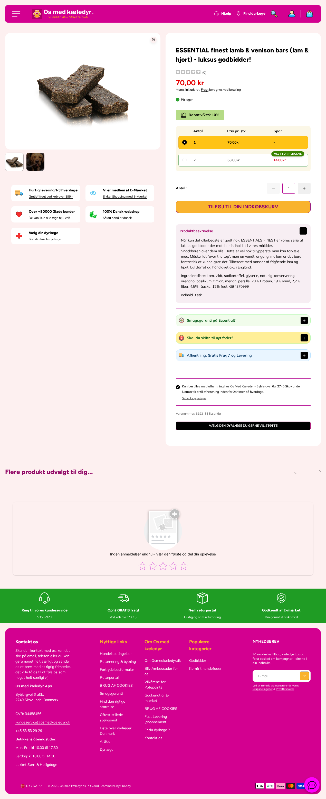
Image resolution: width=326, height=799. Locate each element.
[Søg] (274, 13)
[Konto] (292, 13)
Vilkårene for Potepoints (155, 685)
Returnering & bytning (118, 661)
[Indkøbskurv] (307, 13)
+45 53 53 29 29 (28, 730)
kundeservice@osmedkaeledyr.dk (42, 722)
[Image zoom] (153, 40)
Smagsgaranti (111, 693)
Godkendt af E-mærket (157, 698)
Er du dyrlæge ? (157, 730)
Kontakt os (153, 738)
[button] (150, 91)
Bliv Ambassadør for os (161, 671)
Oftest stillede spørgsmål (111, 717)
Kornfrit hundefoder (205, 668)
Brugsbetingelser (263, 689)
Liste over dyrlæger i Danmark (116, 731)
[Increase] (304, 188)
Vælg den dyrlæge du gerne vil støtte (243, 426)
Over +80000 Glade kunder (52, 211)
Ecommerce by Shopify (115, 786)
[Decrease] (273, 188)
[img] (188, 72)
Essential (215, 413)
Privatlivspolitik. (285, 689)
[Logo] (62, 14)
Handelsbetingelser (116, 653)
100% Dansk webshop (121, 211)
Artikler (106, 741)
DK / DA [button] (31, 786)
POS (90, 786)
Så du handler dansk (117, 218)
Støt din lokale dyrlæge (45, 239)
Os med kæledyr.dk (73, 786)
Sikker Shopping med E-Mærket (125, 196)
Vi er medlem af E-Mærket (125, 190)
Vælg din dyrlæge (43, 233)
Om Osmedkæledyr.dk (163, 660)
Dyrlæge (106, 749)
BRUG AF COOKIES (116, 685)
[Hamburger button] (17, 14)
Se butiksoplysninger (194, 398)
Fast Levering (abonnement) (156, 719)
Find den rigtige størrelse (112, 704)
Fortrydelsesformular (117, 669)
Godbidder (197, 660)
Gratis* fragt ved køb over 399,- (51, 196)
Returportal (109, 677)
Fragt (204, 89)
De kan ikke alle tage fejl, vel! (49, 218)
